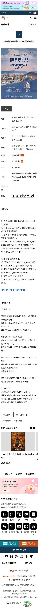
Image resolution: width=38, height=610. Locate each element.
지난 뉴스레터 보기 (9, 563)
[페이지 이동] (19, 3)
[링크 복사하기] (31, 195)
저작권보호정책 (16, 579)
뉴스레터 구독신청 (19, 549)
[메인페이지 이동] (5, 18)
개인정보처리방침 (8, 576)
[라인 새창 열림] (24, 195)
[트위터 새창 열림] (17, 195)
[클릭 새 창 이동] (19, 571)
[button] (33, 428)
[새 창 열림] (29, 604)
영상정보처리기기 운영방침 (26, 576)
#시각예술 (18, 420)
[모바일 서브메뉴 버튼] (35, 18)
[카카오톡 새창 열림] (20, 195)
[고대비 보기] (34, 12)
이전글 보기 (7, 474)
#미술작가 (7, 420)
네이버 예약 (16, 155)
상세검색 (31, 18)
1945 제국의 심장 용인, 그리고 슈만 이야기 (17, 456)
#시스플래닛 (7, 414)
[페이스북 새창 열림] (13, 195)
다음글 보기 (30, 474)
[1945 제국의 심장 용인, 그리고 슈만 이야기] (18, 441)
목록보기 (19, 474)
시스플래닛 (16, 161)
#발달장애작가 (21, 414)
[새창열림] (9, 543)
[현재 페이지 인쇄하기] (28, 195)
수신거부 (27, 579)
